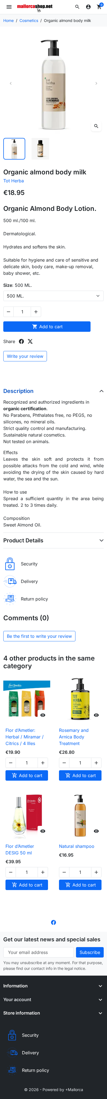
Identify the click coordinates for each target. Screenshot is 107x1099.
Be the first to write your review (39, 636)
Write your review (25, 356)
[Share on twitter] (30, 341)
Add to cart (47, 326)
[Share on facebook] (21, 341)
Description (18, 391)
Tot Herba (13, 180)
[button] (77, 6)
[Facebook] (53, 922)
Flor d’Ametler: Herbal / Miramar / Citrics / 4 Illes (24, 736)
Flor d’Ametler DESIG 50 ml (19, 849)
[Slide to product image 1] (14, 149)
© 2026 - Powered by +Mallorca (53, 1089)
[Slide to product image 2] (41, 149)
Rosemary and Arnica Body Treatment (74, 736)
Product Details (23, 540)
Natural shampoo (76, 846)
